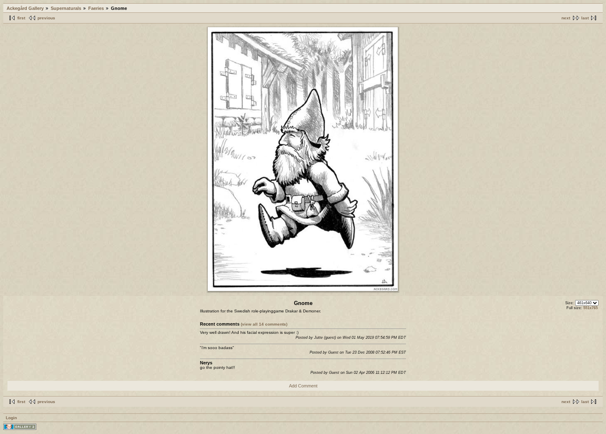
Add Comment (303, 385)
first (21, 18)
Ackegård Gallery (25, 8)
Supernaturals (66, 8)
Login (11, 417)
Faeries (96, 8)
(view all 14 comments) (264, 324)
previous (46, 18)
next (565, 18)
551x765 (590, 308)
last (585, 18)
